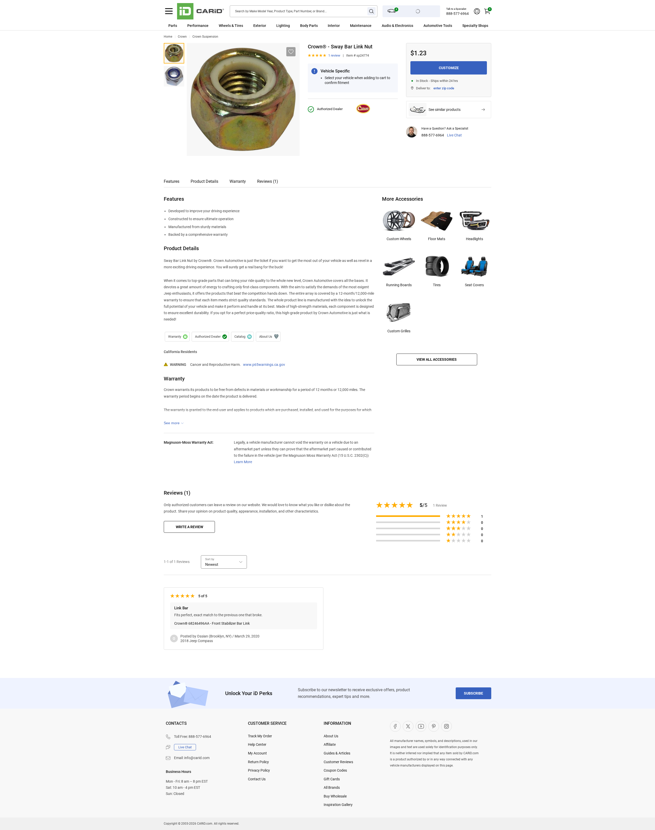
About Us (331, 736)
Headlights (474, 239)
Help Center (257, 744)
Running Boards (399, 285)
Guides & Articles (337, 753)
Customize (449, 68)
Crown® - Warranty (177, 337)
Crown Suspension (205, 36)
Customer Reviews (338, 762)
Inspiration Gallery (338, 805)
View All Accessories (437, 359)
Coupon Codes (335, 770)
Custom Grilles (398, 331)
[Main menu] (169, 11)
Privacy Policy (259, 770)
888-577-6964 (457, 14)
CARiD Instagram (446, 726)
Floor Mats (436, 239)
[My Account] (477, 11)
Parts (172, 26)
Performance (198, 26)
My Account (257, 753)
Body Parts (309, 26)
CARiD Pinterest (433, 726)
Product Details (204, 181)
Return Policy (258, 762)
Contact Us (257, 779)
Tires (437, 285)
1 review (334, 55)
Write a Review (189, 527)
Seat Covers (474, 285)
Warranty (238, 181)
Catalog (242, 337)
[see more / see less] (174, 423)
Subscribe (473, 693)
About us (268, 337)
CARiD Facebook (395, 726)
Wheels (225, 26)
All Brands (332, 787)
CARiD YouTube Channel (421, 726)
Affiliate (330, 744)
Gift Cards (332, 779)
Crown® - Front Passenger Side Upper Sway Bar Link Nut (174, 76)
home (168, 36)
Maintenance (361, 26)
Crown (182, 36)
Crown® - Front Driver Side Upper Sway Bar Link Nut (174, 53)
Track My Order (260, 736)
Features (171, 181)
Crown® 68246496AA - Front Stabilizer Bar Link (212, 623)
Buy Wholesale (335, 796)
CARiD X (408, 726)
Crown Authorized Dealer (210, 337)
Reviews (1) (267, 181)
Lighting (283, 26)
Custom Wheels (399, 239)
